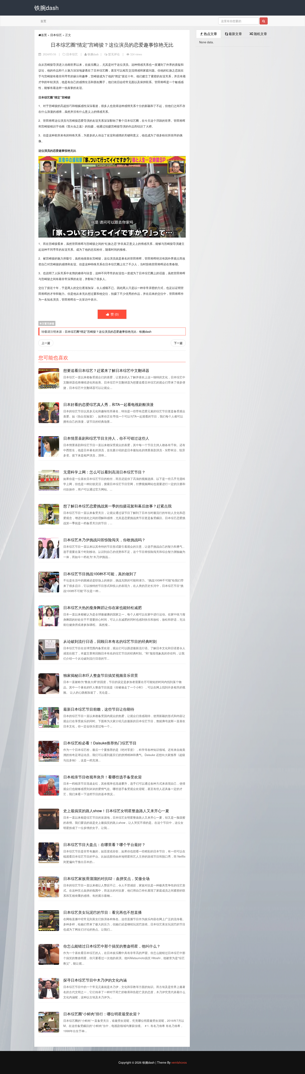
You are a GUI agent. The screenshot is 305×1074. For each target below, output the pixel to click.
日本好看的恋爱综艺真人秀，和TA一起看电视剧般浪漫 (108, 404)
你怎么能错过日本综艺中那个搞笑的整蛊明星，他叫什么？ (111, 946)
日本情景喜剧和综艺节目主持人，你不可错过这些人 (106, 438)
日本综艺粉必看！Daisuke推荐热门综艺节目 (100, 742)
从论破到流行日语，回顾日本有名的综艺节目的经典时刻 (110, 641)
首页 (43, 21)
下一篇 (178, 343)
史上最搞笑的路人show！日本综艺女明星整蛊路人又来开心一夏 (116, 810)
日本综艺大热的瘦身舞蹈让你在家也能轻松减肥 (102, 607)
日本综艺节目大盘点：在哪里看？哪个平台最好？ (104, 844)
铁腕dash (93, 54)
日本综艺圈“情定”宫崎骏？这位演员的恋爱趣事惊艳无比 (101, 331)
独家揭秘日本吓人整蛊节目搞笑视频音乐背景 (100, 675)
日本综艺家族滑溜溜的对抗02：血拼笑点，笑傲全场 (106, 878)
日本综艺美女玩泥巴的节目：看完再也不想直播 (102, 912)
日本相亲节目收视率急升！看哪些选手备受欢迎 (102, 776)
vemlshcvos (179, 1062)
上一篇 (45, 343)
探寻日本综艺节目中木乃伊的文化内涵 (95, 980)
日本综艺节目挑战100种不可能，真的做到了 (100, 573)
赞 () (114, 314)
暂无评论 (114, 54)
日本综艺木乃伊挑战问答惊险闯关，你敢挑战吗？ (104, 539)
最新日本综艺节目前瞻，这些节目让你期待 (98, 709)
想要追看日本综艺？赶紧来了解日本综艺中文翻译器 (106, 370)
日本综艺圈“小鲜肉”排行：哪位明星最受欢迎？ (101, 1013)
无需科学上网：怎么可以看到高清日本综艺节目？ (104, 472)
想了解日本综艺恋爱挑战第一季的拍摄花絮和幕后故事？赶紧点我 (117, 505)
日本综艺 (56, 35)
